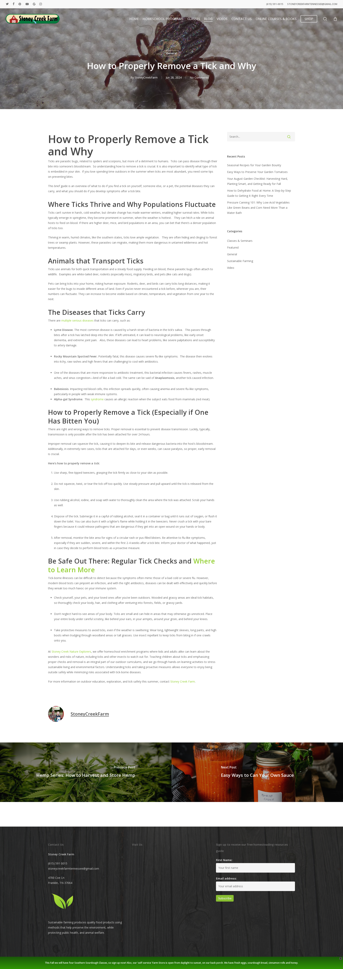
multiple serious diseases (77, 320)
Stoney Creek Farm (182, 681)
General (171, 53)
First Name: (224, 860)
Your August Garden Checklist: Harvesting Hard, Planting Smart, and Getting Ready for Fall (257, 181)
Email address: (226, 878)
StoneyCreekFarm (146, 77)
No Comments (199, 77)
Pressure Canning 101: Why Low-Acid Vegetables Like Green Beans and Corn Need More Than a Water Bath (258, 208)
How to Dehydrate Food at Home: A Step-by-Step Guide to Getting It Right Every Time (259, 193)
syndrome (97, 399)
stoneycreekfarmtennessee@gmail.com (73, 868)
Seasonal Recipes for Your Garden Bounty (254, 165)
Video (230, 268)
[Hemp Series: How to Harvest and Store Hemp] (86, 772)
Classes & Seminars (239, 241)
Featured (233, 247)
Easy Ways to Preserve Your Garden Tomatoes (257, 172)
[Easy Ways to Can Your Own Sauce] (257, 772)
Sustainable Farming (240, 261)
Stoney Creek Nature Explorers (71, 651)
